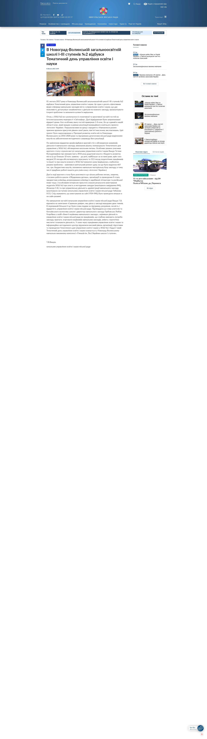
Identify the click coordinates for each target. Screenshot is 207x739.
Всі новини (50, 39)
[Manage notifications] (202, 734)
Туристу (123, 24)
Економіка (102, 24)
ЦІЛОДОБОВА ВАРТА (56, 17)
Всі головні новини (149, 84)
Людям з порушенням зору (157, 4)
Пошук (138, 4)
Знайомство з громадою (59, 24)
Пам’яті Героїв (135, 24)
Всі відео (150, 188)
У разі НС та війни (55, 32)
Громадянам (90, 24)
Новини (43, 24)
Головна (42, 39)
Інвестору (113, 24)
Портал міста (45, 3)
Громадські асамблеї (137, 32)
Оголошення (74, 33)
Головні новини (59, 39)
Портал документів (60, 3)
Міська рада (77, 24)
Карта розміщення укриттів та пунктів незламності (100, 32)
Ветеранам (158, 33)
